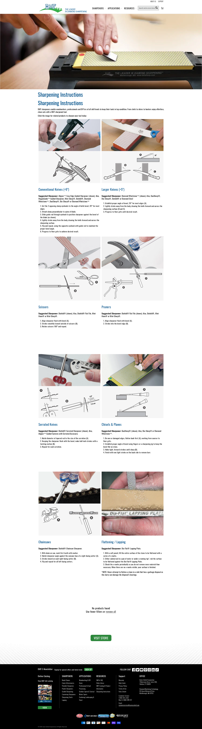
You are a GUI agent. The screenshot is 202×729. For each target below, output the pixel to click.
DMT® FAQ (99, 680)
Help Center (122, 683)
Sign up (88, 669)
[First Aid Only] (90, 718)
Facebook (134, 670)
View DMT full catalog (45, 681)
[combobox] (148, 8)
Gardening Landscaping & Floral (86, 698)
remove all (111, 611)
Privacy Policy (123, 686)
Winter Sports (83, 694)
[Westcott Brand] (122, 718)
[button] (98, 8)
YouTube (141, 670)
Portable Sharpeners (68, 686)
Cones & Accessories (68, 683)
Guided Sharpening (67, 691)
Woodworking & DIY (85, 680)
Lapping (64, 700)
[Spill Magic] (113, 718)
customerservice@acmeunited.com (129, 705)
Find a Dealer (122, 691)
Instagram (149, 670)
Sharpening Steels (67, 697)
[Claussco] (79, 718)
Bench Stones (66, 680)
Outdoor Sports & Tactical (86, 691)
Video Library (100, 683)
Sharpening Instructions (103, 691)
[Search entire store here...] (156, 7)
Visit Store (101, 638)
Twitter (137, 670)
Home (80, 683)
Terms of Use (122, 689)
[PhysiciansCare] (103, 718)
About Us (153, 1)
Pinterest (145, 670)
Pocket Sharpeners (67, 689)
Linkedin (153, 670)
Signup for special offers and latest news (73, 669)
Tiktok (157, 670)
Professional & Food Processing (85, 687)
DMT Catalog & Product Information (103, 687)
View (45, 707)
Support (160, 1)
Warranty (121, 680)
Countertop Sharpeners (69, 694)
